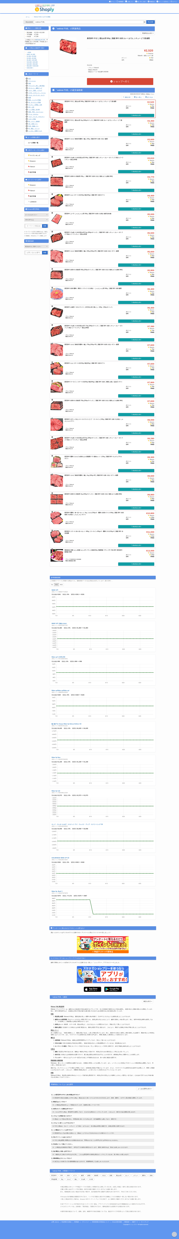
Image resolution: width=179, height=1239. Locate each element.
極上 (76, 1179)
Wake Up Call (56, 791)
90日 (61, 584)
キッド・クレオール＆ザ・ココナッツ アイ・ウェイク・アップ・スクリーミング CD (77, 824)
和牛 (61, 1175)
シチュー (135, 1175)
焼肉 (151, 1175)
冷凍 (68, 1175)
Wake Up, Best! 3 (57, 891)
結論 (52, 1073)
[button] (144, 22)
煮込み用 (118, 1175)
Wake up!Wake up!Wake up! (60, 690)
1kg (62, 1179)
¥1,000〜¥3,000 (31, 56)
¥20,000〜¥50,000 (32, 64)
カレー (127, 1175)
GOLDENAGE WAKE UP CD (60, 858)
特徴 (52, 1014)
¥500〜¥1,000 (31, 54)
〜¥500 (29, 52)
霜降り (144, 1175)
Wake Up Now (56, 757)
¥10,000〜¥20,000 (32, 62)
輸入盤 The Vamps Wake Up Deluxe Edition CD (66, 724)
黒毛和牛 (54, 1175)
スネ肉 (91, 1179)
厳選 (82, 1175)
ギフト (75, 1175)
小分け (104, 1175)
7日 (52, 584)
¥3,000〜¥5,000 (31, 58)
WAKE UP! (55, 590)
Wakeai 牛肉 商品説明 (57, 1006)
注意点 (53, 1049)
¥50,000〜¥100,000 (32, 66)
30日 (56, 584)
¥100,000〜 (30, 68)
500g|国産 (54, 1179)
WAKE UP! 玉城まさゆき (59, 623)
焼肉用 (96, 1175)
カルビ (69, 1179)
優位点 (53, 1037)
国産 (111, 1175)
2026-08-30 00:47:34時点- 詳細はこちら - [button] (142, 94)
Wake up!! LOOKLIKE (58, 657)
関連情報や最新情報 (57, 1060)
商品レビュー (55, 1030)
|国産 (88, 1175)
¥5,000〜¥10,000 (32, 60)
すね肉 (83, 1179)
